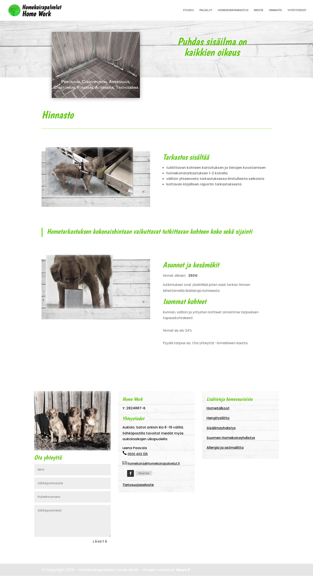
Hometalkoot (218, 408)
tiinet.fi (183, 569)
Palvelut (205, 10)
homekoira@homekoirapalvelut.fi (154, 463)
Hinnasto (275, 10)
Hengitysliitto (218, 418)
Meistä (258, 10)
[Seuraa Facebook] (130, 473)
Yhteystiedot (296, 10)
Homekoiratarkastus (233, 10)
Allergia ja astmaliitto (225, 447)
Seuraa (143, 473)
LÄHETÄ (100, 541)
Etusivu (188, 10)
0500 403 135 (138, 454)
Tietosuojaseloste (138, 484)
